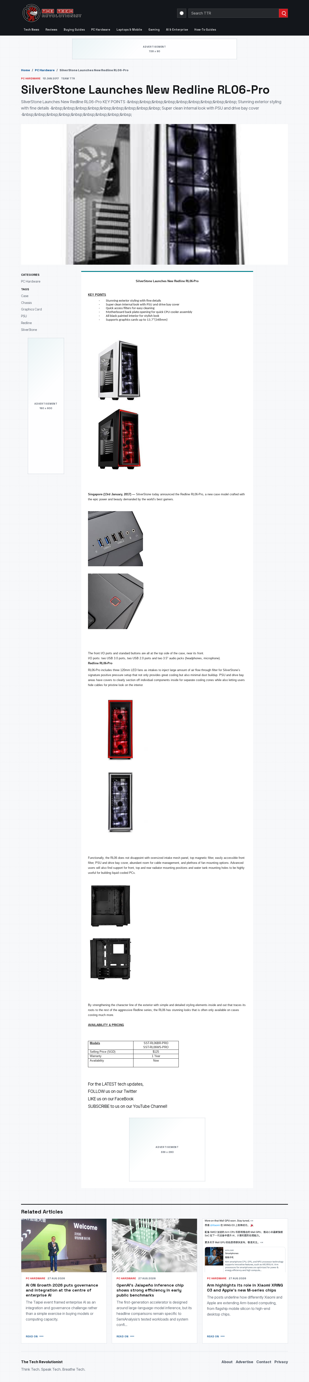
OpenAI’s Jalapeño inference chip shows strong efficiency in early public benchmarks (150, 1290)
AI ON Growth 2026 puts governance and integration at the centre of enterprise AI (62, 1290)
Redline (26, 323)
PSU (24, 316)
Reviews (51, 30)
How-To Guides (205, 30)
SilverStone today (147, 494)
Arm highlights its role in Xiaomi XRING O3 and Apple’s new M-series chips (245, 1287)
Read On (32, 1336)
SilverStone (29, 329)
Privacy (281, 1362)
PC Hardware (100, 30)
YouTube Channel (149, 1106)
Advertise (244, 1362)
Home (25, 70)
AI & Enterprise (177, 30)
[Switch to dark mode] (181, 13)
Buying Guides (74, 30)
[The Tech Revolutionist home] (84, 13)
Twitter (130, 1091)
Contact (263, 1362)
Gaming (154, 30)
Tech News (31, 30)
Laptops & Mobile (129, 30)
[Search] (283, 13)
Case (24, 296)
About (227, 1362)
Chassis (26, 302)
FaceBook (124, 1098)
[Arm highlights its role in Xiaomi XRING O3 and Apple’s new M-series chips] (245, 1245)
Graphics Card (31, 309)
